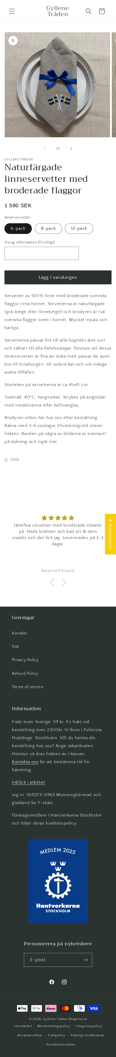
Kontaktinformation (61, 1044)
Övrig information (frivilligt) (29, 242)
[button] (11, 11)
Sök (15, 646)
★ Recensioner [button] (110, 534)
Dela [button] (14, 459)
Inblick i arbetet (28, 782)
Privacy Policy (25, 660)
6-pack (18, 228)
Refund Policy (25, 673)
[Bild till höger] (71, 148)
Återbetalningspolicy (53, 1026)
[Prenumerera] (85, 960)
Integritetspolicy (89, 1026)
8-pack (48, 228)
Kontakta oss (25, 761)
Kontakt (19, 633)
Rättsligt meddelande (87, 1035)
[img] (58, 518)
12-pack (79, 228)
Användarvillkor (30, 1035)
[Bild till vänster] (44, 148)
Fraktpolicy (56, 1035)
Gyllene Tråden (55, 1019)
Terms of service (27, 687)
